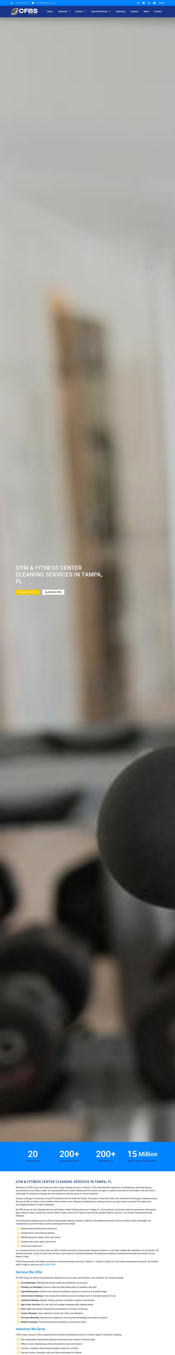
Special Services (99, 11)
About (50, 11)
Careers (134, 11)
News (146, 11)
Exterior (79, 11)
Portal (161, 3)
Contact (158, 11)
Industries (121, 11)
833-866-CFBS (49, 1264)
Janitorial (62, 11)
